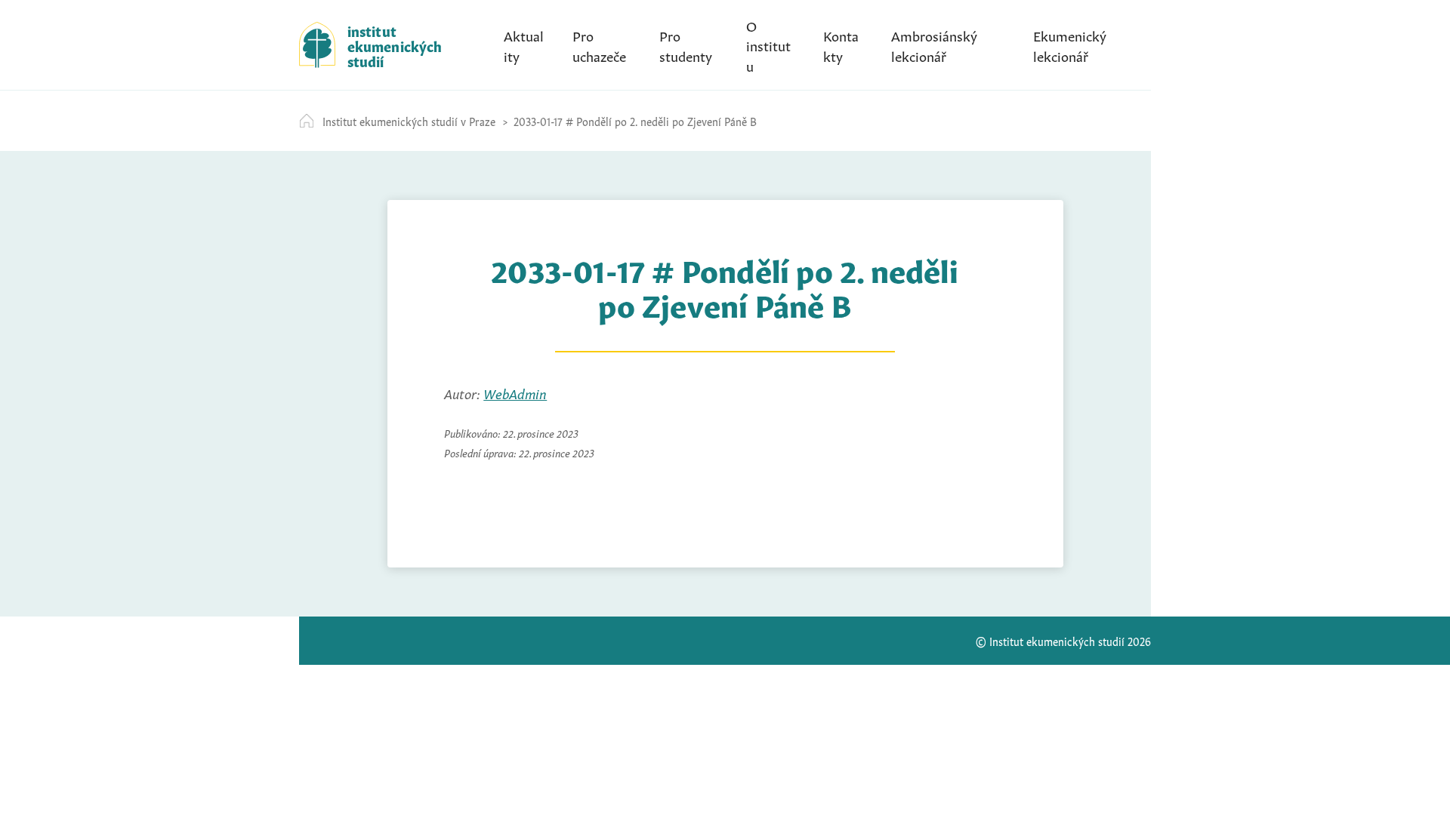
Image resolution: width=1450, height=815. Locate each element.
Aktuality (524, 44)
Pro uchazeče (599, 44)
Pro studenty (685, 44)
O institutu (768, 44)
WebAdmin (515, 392)
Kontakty (841, 44)
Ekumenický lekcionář (1069, 44)
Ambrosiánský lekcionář (934, 44)
